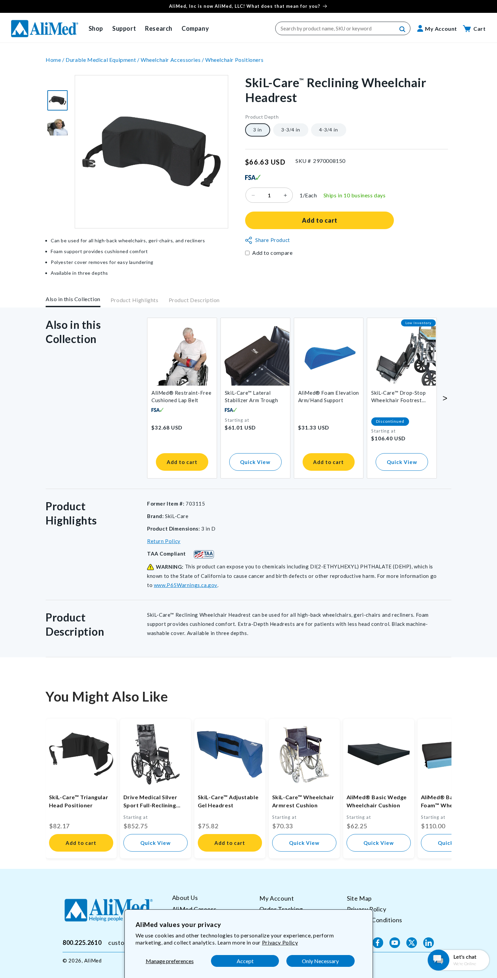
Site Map (359, 898)
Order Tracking (281, 908)
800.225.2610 (82, 942)
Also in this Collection (73, 299)
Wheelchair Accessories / (173, 59)
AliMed (93, 960)
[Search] (402, 29)
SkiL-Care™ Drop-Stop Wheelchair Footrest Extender (398, 397)
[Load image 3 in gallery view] (57, 100)
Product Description (194, 300)
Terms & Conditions (374, 919)
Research (158, 28)
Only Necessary (320, 961)
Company (195, 28)
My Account (276, 898)
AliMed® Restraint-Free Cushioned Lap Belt (181, 396)
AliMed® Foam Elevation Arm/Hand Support (328, 396)
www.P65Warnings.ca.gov (185, 585)
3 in (257, 130)
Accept (245, 961)
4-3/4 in (328, 130)
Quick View (255, 462)
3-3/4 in (290, 130)
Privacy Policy (280, 942)
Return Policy (164, 541)
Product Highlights (135, 300)
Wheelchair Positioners (234, 59)
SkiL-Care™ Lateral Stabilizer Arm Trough (251, 396)
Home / (56, 59)
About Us (185, 897)
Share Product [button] (272, 240)
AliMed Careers (194, 908)
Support (124, 28)
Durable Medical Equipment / (103, 59)
